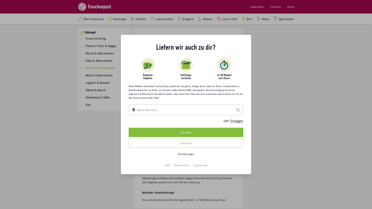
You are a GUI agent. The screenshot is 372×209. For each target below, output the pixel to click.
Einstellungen (186, 154)
